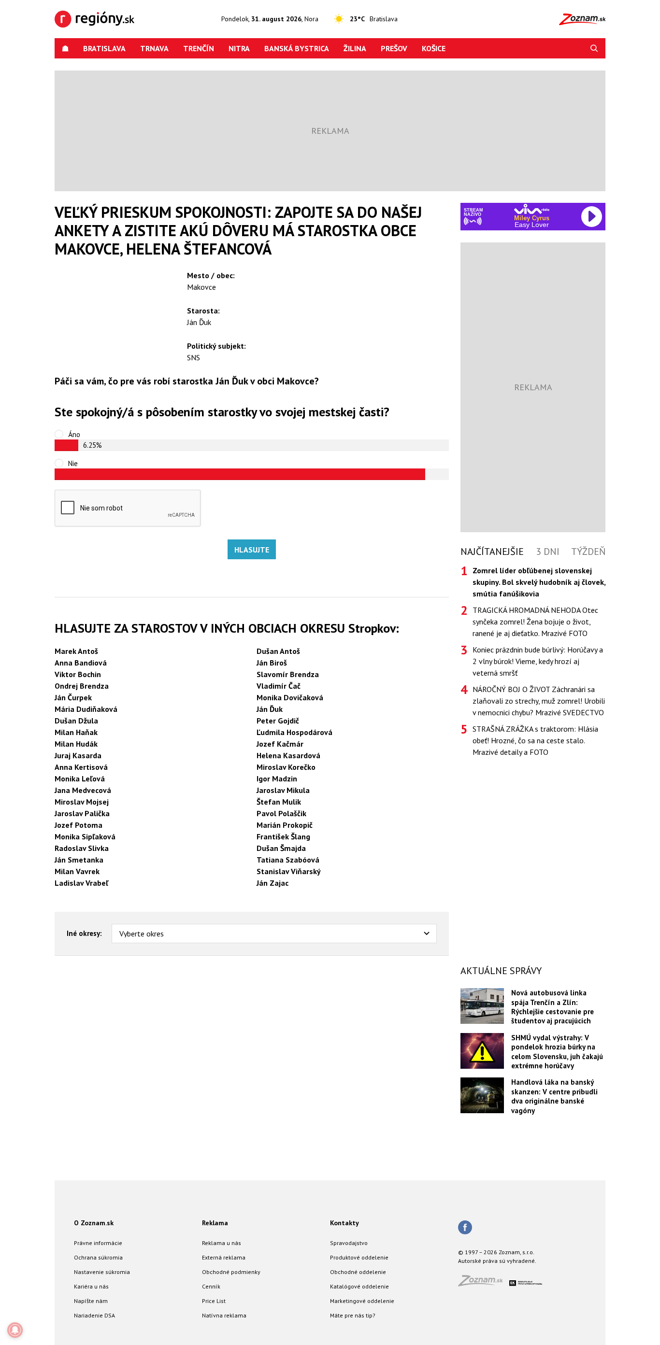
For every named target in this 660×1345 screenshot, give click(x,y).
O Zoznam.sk (94, 1222)
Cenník (211, 1286)
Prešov (394, 48)
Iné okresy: (84, 933)
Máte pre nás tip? (352, 1315)
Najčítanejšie (492, 551)
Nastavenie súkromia (102, 1271)
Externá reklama (223, 1257)
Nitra (239, 48)
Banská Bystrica (296, 48)
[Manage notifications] (15, 1330)
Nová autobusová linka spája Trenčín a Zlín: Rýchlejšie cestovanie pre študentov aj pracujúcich (552, 1006)
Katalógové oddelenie (359, 1286)
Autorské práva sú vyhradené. (497, 1260)
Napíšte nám (91, 1300)
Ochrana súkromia (98, 1257)
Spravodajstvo (349, 1242)
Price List (214, 1300)
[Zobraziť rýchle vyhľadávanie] (594, 48)
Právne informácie (98, 1242)
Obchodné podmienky (231, 1271)
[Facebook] (465, 1228)
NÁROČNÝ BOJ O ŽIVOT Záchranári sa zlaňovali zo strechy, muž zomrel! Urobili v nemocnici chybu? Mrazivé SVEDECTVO (539, 700)
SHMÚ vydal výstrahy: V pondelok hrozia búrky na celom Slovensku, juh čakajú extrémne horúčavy (557, 1051)
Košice (433, 48)
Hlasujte (251, 549)
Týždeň (588, 551)
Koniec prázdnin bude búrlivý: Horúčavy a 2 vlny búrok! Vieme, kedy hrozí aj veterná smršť (538, 661)
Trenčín (198, 48)
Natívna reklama (224, 1315)
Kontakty (344, 1222)
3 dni (548, 551)
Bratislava (104, 48)
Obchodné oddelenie (358, 1271)
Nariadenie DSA (94, 1315)
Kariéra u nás (91, 1286)
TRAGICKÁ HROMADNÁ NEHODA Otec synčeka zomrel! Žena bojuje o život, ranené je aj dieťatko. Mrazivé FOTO (535, 621)
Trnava (154, 48)
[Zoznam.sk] (483, 1283)
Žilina (355, 48)
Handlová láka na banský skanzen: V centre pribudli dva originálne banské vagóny (554, 1096)
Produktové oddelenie (359, 1257)
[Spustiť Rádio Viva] (531, 209)
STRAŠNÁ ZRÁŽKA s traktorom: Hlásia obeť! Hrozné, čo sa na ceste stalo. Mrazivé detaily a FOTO (535, 740)
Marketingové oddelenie (362, 1300)
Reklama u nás (221, 1242)
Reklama (215, 1222)
